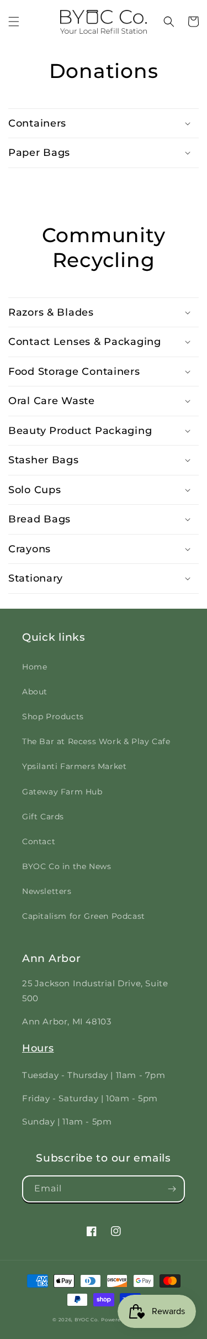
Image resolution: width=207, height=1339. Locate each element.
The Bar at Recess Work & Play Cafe (96, 741)
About (34, 692)
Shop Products (53, 716)
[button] (14, 21)
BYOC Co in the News (66, 866)
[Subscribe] (172, 1188)
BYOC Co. (87, 1319)
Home (34, 667)
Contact (38, 841)
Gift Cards (43, 817)
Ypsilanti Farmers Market (74, 766)
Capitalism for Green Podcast (83, 916)
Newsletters (47, 891)
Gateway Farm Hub (62, 792)
